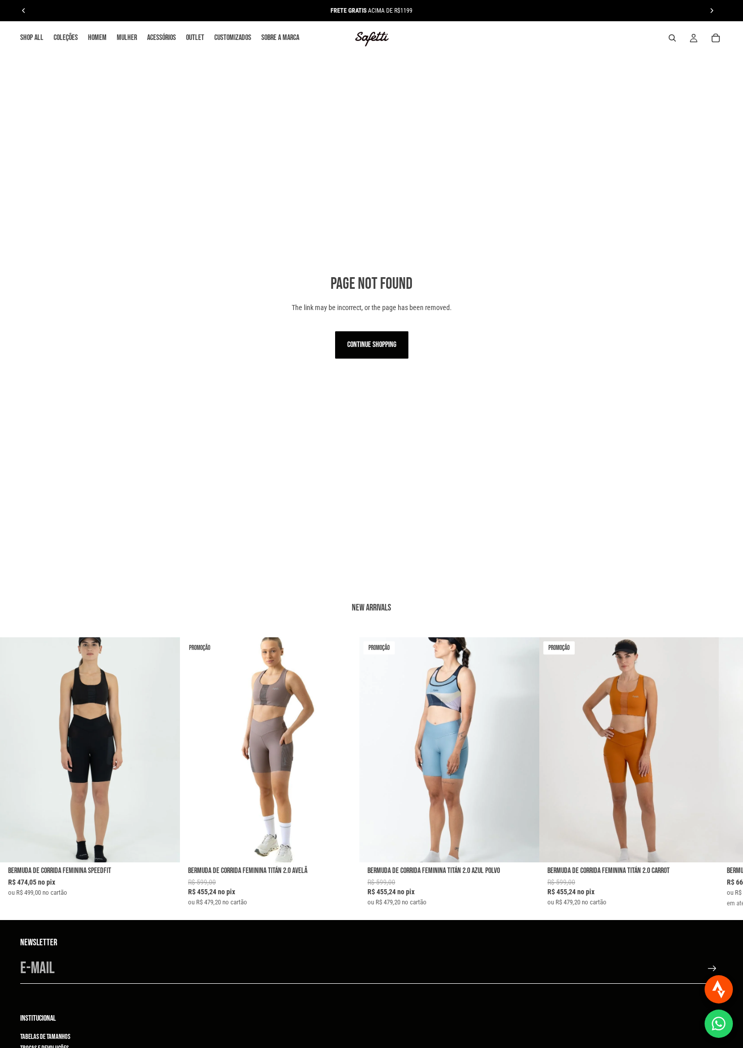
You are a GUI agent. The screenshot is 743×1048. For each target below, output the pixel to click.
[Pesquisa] (672, 38)
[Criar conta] (712, 968)
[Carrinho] (716, 38)
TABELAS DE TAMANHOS (45, 1036)
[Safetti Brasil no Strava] (719, 989)
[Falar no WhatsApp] (719, 1024)
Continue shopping (371, 345)
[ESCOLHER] (164, 847)
